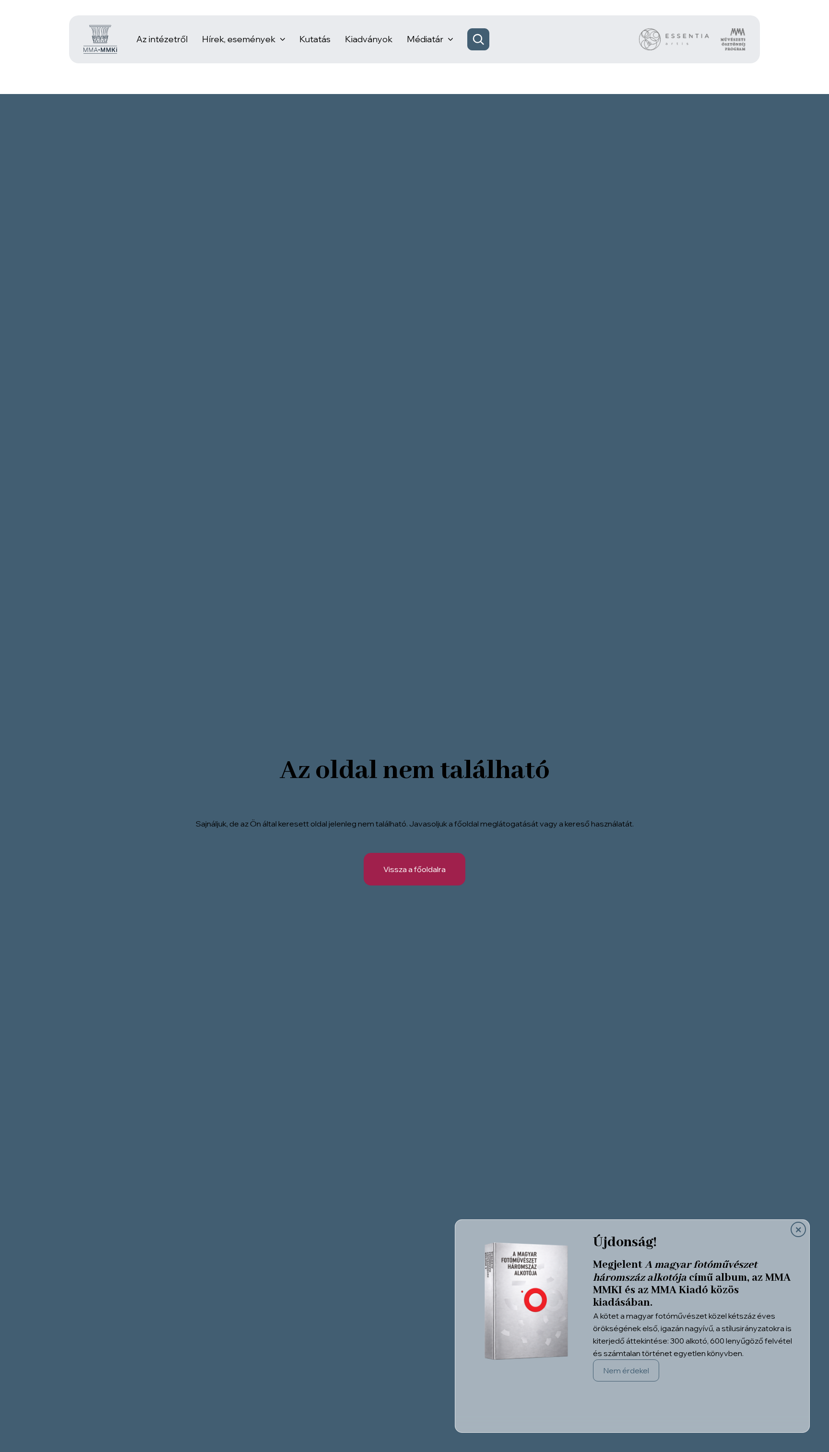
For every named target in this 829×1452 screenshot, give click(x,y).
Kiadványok (368, 39)
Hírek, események (238, 39)
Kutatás (315, 39)
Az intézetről (162, 39)
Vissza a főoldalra (414, 869)
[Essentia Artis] (674, 39)
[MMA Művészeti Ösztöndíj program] (733, 39)
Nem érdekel (626, 1370)
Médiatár (425, 39)
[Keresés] (478, 39)
